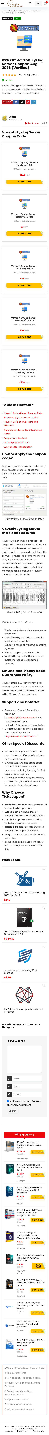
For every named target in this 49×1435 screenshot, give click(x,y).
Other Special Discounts (17, 442)
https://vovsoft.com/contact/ (21, 736)
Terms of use (38, 1431)
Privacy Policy (22, 1431)
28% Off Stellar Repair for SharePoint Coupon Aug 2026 (23, 933)
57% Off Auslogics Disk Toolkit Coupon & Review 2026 (29, 1167)
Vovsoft (12, 11)
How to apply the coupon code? (21, 417)
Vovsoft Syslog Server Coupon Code (23, 413)
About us (9, 1431)
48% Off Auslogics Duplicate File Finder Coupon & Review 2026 (28, 1235)
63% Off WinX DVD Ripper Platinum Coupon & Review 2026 (30, 1283)
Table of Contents (16, 1372)
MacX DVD (21, 1226)
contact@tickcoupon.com (22, 717)
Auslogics (21, 1181)
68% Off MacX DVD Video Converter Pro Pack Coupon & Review (29, 1213)
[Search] (30, 3)
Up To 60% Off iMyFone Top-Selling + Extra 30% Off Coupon (30, 1305)
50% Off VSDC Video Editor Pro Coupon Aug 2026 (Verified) (30, 1258)
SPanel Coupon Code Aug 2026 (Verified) (20, 971)
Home (4, 11)
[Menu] (3, 3)
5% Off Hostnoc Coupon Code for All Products (23, 1010)
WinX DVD (21, 1296)
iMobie (19, 1203)
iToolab (20, 1330)
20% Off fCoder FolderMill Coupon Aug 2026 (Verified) (24, 894)
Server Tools (7, 18)
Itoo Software (22, 1158)
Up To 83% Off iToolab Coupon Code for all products (28, 1324)
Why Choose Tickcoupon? (18, 446)
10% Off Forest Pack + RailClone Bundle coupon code (29, 1145)
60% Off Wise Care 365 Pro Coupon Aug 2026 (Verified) (30, 1343)
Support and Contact (15, 438)
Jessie (12, 116)
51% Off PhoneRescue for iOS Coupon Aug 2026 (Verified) (29, 1190)
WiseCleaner (22, 1356)
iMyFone (20, 1312)
